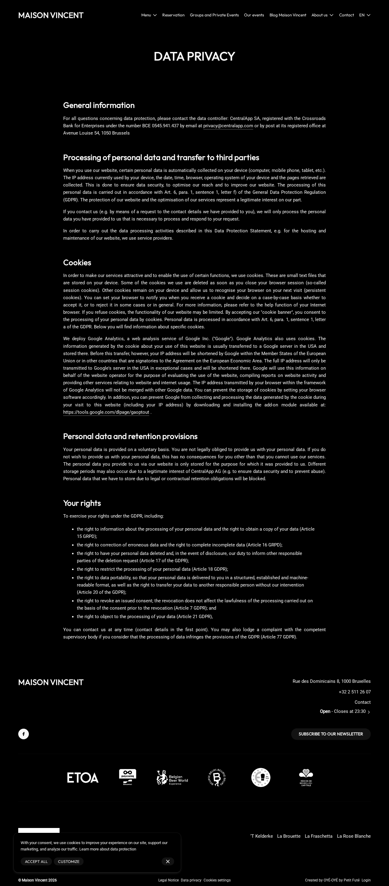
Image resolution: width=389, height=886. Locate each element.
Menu (146, 15)
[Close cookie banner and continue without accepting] (168, 861)
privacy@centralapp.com (228, 125)
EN (362, 15)
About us (320, 15)
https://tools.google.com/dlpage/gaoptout (106, 412)
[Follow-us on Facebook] (23, 734)
